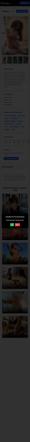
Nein (17, 224)
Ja (12, 224)
